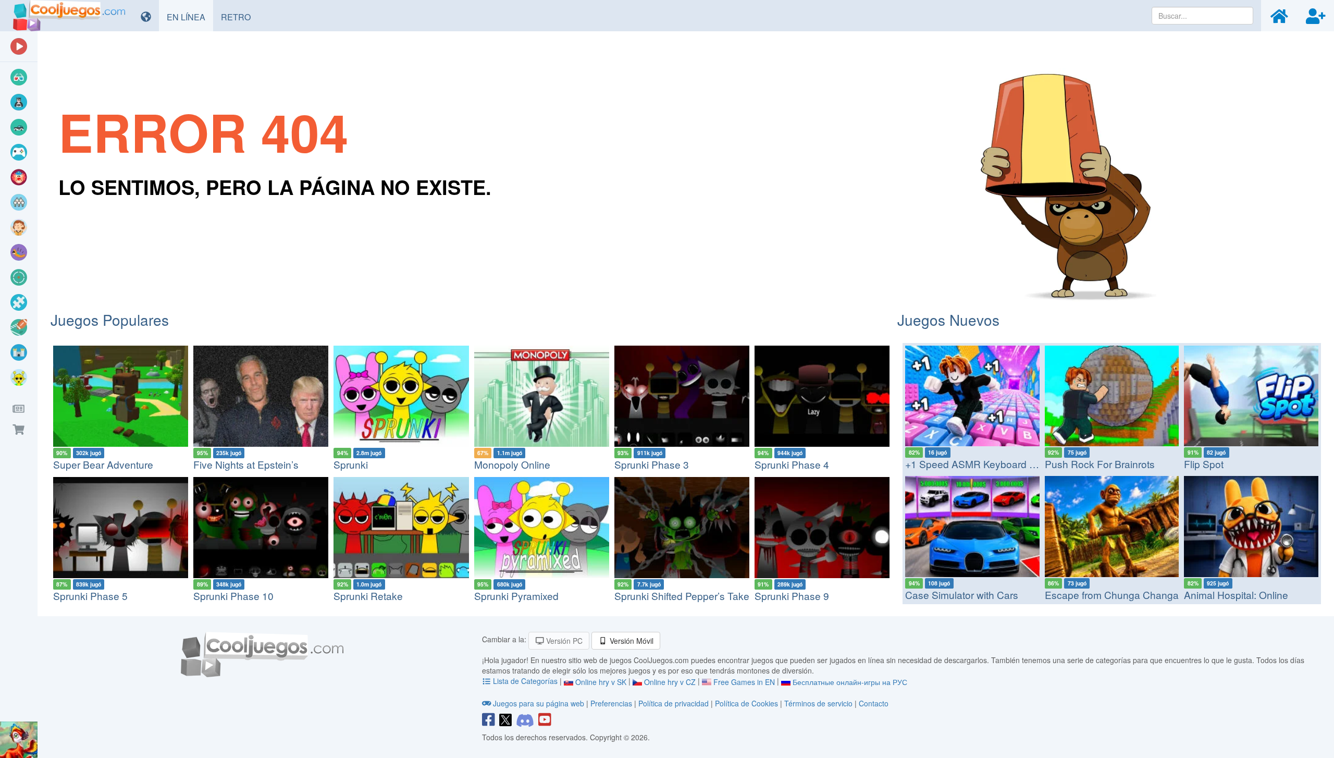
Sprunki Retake (368, 596)
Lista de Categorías (525, 681)
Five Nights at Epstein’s (246, 464)
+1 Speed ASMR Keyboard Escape (984, 464)
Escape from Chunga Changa (1112, 595)
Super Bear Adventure (103, 464)
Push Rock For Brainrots (1100, 464)
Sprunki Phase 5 (90, 596)
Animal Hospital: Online (1236, 595)
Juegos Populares (110, 319)
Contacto (873, 703)
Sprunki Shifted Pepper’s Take (681, 596)
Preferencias (612, 703)
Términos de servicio (818, 703)
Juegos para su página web (538, 703)
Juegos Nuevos (948, 319)
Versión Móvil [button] (630, 640)
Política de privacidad (673, 703)
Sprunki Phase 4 (792, 464)
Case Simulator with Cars (961, 595)
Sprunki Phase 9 (792, 596)
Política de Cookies (746, 703)
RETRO (239, 16)
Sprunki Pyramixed (516, 596)
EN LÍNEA (190, 16)
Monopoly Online (512, 464)
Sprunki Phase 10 (233, 596)
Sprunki (351, 464)
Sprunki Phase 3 (651, 464)
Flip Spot (1204, 464)
